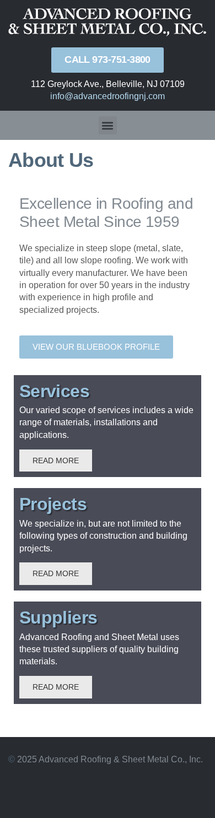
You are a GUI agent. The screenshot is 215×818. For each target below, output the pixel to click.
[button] (108, 125)
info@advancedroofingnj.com (107, 96)
